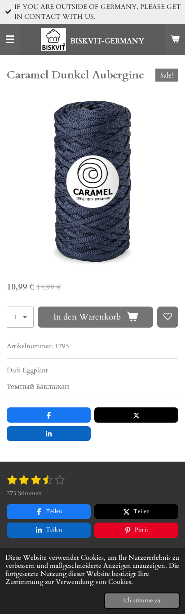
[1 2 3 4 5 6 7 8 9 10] (20, 317)
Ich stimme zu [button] (142, 601)
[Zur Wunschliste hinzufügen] (167, 317)
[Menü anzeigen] (10, 39)
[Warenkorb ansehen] (175, 39)
